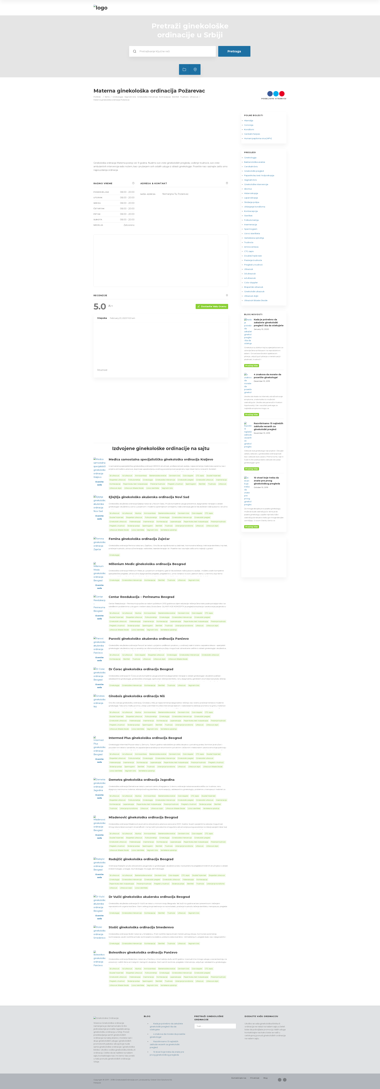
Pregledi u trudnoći (253, 264)
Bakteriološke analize (254, 162)
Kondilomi (249, 129)
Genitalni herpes (252, 134)
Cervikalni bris (251, 166)
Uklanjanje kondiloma (254, 206)
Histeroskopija (251, 193)
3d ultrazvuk (250, 273)
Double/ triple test (253, 256)
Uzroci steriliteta (252, 233)
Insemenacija (250, 224)
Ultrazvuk (194, 97)
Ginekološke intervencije (147, 97)
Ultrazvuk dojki (251, 296)
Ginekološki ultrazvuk (254, 291)
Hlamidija (248, 120)
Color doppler (251, 282)
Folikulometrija (251, 220)
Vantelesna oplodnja (254, 238)
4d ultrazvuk (250, 278)
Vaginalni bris (130, 97)
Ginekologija (118, 97)
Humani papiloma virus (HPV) (258, 138)
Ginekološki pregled (254, 171)
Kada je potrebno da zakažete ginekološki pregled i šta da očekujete (166, 1026)
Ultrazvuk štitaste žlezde (255, 300)
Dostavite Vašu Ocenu (213, 306)
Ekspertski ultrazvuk (253, 287)
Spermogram (250, 229)
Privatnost (254, 1078)
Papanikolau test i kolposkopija (259, 175)
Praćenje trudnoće (253, 260)
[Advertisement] (161, 138)
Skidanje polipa (251, 202)
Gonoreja (248, 125)
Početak (97, 97)
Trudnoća (184, 97)
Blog (265, 1078)
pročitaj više (251, 365)
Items (107, 97)
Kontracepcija (165, 97)
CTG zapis (249, 251)
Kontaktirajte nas (238, 1078)
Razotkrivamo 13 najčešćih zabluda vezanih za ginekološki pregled (165, 1044)
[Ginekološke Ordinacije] (100, 8)
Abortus (248, 189)
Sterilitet (175, 97)
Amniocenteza (251, 247)
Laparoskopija (251, 198)
